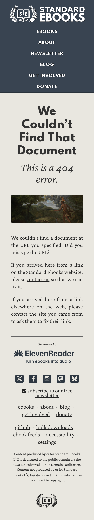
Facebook (33, 379)
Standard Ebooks (47, 14)
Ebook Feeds (26, 434)
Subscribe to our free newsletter (49, 393)
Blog (47, 64)
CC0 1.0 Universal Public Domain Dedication (46, 465)
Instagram (47, 379)
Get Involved (47, 75)
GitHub (22, 427)
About (47, 42)
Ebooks (47, 31)
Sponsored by (47, 344)
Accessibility (60, 434)
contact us (38, 279)
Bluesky (74, 379)
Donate (47, 86)
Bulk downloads (54, 427)
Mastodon (61, 379)
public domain (59, 460)
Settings (47, 442)
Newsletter (47, 53)
